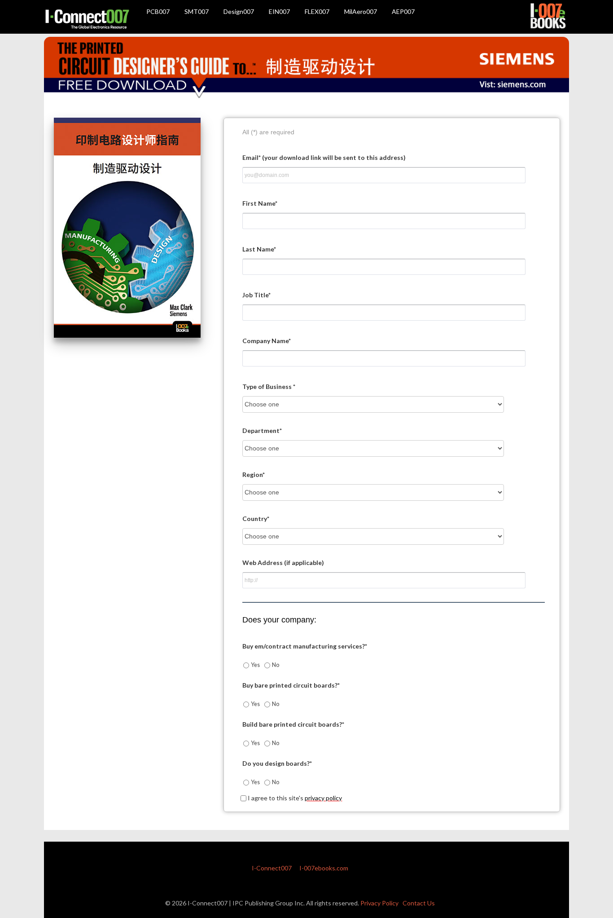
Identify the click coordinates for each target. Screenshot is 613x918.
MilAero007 (360, 11)
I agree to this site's (294, 798)
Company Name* (266, 340)
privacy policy (323, 798)
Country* (255, 518)
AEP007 (403, 11)
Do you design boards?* (277, 763)
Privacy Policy (379, 903)
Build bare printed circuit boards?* (293, 724)
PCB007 (158, 11)
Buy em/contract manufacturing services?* (304, 646)
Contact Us (419, 903)
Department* (262, 430)
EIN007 (279, 11)
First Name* (259, 203)
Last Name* (259, 249)
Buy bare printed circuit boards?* (291, 685)
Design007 (238, 11)
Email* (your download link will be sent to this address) (324, 157)
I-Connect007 (272, 868)
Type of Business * (268, 386)
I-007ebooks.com (323, 868)
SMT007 (196, 11)
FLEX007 (317, 11)
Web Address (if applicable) (283, 562)
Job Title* (256, 295)
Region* (253, 474)
